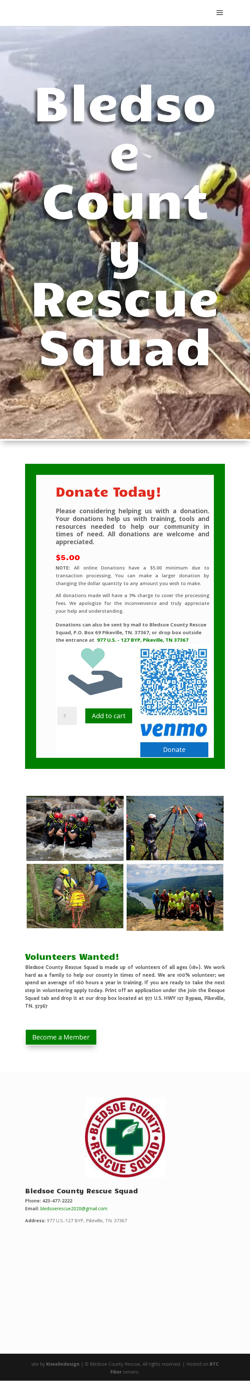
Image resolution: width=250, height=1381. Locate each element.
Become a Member (61, 1037)
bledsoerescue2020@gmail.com (73, 1208)
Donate (174, 749)
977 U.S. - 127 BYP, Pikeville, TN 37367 (142, 640)
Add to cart (109, 715)
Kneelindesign (62, 1364)
